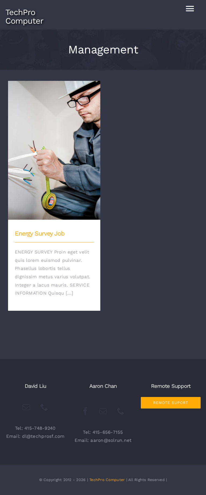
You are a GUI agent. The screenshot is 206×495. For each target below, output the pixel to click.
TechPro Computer (107, 480)
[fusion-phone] (44, 407)
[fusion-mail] (26, 407)
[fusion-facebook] (85, 411)
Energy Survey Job (54, 146)
